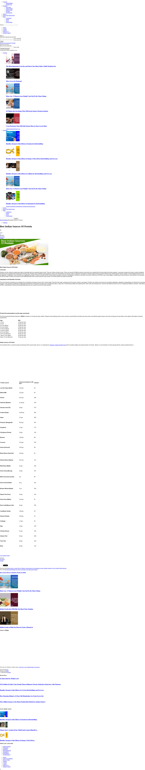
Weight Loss (9, 4)
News (7, 20)
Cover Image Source (5, 555)
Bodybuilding (9, 3)
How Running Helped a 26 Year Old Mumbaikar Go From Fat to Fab (22, 696)
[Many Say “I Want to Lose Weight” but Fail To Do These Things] (13, 93)
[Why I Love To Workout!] (13, 78)
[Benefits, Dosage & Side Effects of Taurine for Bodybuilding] (13, 140)
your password (17, 40)
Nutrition (5, 6)
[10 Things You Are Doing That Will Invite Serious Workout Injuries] (13, 108)
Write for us (6, 31)
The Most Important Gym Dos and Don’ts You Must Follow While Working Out (31, 66)
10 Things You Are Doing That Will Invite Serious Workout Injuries (27, 111)
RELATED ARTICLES (6, 572)
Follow (7, 671)
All (7, 129)
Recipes (8, 11)
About (4, 27)
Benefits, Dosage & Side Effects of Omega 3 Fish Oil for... (17, 740)
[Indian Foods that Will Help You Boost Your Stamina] (9, 606)
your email (16, 47)
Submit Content (6, 33)
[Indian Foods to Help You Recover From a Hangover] (9, 624)
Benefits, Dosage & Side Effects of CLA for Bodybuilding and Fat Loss (22, 690)
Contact (5, 29)
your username (17, 38)
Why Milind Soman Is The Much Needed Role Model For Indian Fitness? (22, 702)
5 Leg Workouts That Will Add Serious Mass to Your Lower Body (26, 126)
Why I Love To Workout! (14, 81)
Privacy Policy (6, 760)
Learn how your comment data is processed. (29, 667)
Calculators (8, 18)
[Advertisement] (45, 297)
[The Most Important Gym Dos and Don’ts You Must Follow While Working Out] (13, 63)
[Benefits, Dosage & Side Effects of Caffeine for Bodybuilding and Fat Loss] (13, 170)
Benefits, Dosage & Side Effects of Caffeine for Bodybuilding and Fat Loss (29, 173)
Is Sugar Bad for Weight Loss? (9, 678)
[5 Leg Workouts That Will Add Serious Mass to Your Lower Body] (13, 123)
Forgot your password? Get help (7, 43)
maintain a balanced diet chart (58, 345)
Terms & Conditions (8, 758)
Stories (4, 14)
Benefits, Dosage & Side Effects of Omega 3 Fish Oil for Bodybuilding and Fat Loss (32, 158)
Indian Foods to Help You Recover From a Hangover (16, 627)
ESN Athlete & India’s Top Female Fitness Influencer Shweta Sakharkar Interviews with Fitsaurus (30, 684)
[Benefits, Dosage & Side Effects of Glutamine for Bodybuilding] (13, 200)
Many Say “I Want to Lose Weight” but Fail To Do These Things (26, 96)
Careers (5, 30)
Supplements (9, 12)
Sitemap (5, 761)
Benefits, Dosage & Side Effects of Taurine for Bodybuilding (24, 144)
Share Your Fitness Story (9, 15)
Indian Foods (9, 10)
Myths (7, 19)
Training (5, 1)
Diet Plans (8, 7)
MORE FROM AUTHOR (19, 572)
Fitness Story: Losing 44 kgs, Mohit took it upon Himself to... (19, 730)
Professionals (9, 22)
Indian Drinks (9, 8)
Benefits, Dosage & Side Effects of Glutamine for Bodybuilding (25, 203)
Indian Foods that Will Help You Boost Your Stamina (16, 609)
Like (7, 669)
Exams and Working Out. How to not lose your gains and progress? (22, 569)
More (4, 16)
